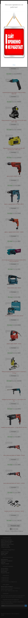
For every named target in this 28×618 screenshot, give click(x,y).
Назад (14, 65)
